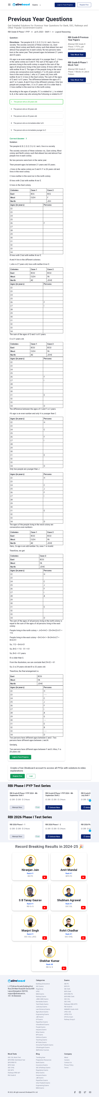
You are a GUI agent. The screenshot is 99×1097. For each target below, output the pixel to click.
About (66, 1057)
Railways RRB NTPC (71, 1004)
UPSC (38, 991)
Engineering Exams (42, 1014)
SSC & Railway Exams (43, 1067)
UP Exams (39, 1019)
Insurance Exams (42, 1065)
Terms (66, 1067)
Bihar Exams (40, 1032)
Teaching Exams (41, 1040)
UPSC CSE (67, 1012)
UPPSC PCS (68, 1014)
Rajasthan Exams (42, 1022)
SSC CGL (67, 999)
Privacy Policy (68, 1065)
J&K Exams (39, 1017)
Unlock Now (55, 807)
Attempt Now (17, 807)
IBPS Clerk (67, 991)
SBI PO (66, 984)
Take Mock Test (77, 55)
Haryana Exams (41, 1030)
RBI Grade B (68, 1007)
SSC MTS (11, 1070)
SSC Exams (40, 986)
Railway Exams (41, 996)
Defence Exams (41, 1037)
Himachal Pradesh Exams (44, 1045)
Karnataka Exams (42, 1002)
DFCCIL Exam (68, 1017)
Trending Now (40, 1057)
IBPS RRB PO (68, 994)
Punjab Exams (40, 1027)
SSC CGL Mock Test (14, 1057)
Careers (67, 1060)
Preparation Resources (43, 1060)
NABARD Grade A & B (71, 1009)
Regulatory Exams (42, 1070)
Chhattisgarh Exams (43, 1047)
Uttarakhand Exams (42, 1024)
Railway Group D (69, 1019)
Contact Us (68, 1062)
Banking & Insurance (43, 984)
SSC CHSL (67, 1002)
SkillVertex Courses (42, 1050)
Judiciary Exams (41, 1007)
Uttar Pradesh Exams (43, 1083)
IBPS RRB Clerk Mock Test (16, 1060)
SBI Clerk (67, 989)
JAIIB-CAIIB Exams (42, 999)
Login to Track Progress (65, 5)
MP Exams (39, 1035)
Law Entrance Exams (43, 1009)
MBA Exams (40, 994)
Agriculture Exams (42, 1012)
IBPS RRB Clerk (69, 996)
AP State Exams (41, 1042)
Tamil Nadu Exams (42, 1004)
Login (31, 776)
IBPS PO (67, 986)
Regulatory (39, 989)
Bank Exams (40, 1062)
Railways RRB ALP (14, 1073)
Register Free (84, 5)
